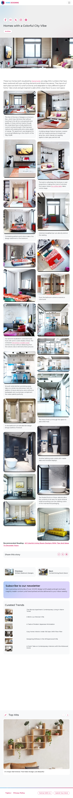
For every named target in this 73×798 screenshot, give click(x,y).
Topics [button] (8, 793)
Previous (63, 715)
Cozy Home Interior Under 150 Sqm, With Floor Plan (44, 631)
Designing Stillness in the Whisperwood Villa (42, 639)
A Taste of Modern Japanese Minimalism (41, 624)
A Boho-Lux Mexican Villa (35, 617)
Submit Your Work (61, 793)
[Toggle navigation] (69, 3)
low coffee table (56, 186)
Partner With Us (45, 793)
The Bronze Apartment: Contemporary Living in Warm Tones (45, 610)
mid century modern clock (20, 343)
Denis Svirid (36, 81)
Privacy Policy (19, 793)
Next (67, 715)
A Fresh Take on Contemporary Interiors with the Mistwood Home (47, 647)
